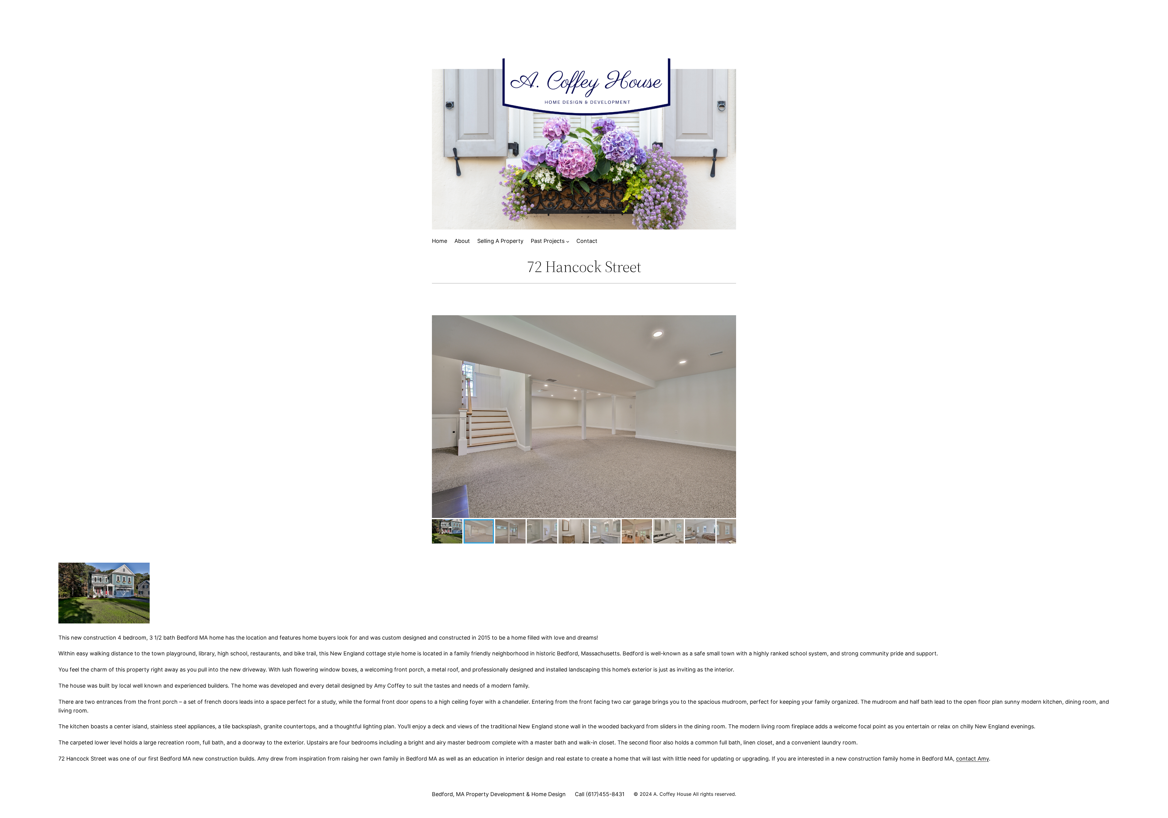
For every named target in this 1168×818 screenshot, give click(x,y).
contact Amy (972, 758)
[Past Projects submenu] (567, 241)
